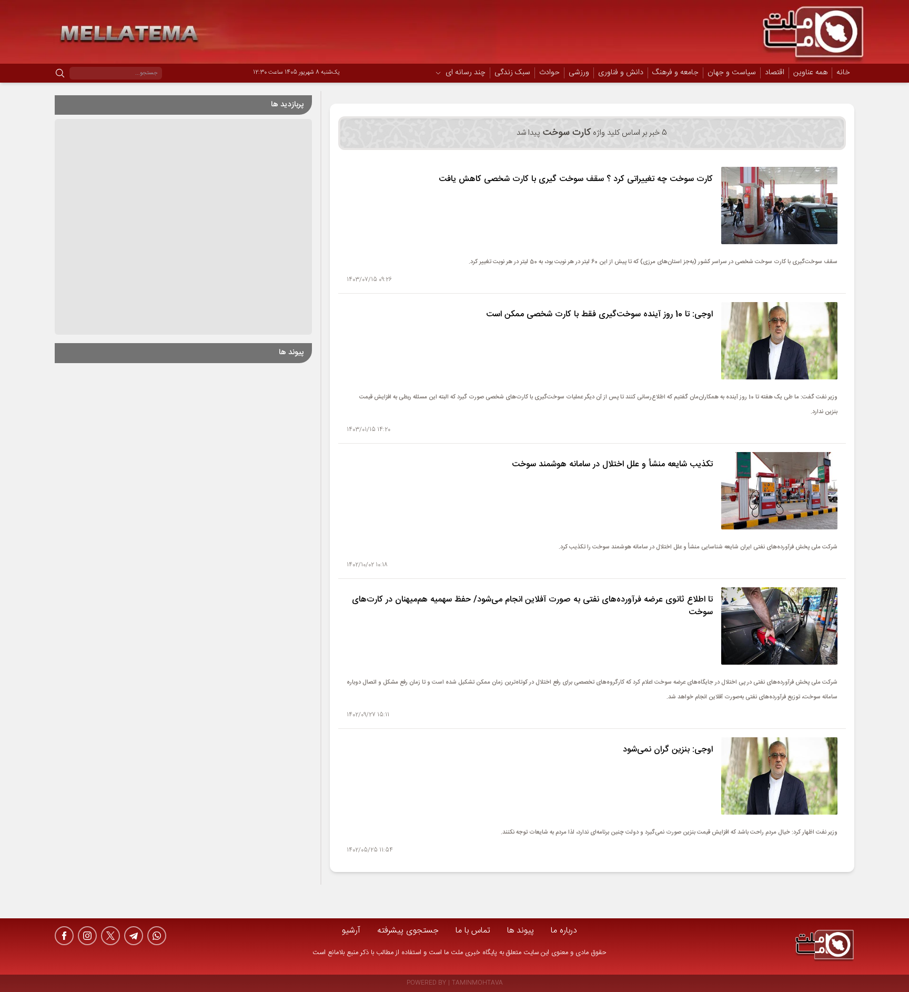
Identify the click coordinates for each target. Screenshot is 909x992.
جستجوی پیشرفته (408, 931)
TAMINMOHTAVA (477, 983)
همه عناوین (810, 72)
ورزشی (579, 73)
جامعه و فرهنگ (675, 73)
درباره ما (564, 931)
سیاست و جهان (732, 73)
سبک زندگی (512, 73)
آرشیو (351, 931)
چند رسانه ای (466, 73)
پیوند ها (520, 931)
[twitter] (110, 935)
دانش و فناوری (620, 73)
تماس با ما (473, 931)
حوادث (549, 73)
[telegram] (133, 935)
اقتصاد (774, 73)
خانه (843, 72)
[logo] (825, 946)
